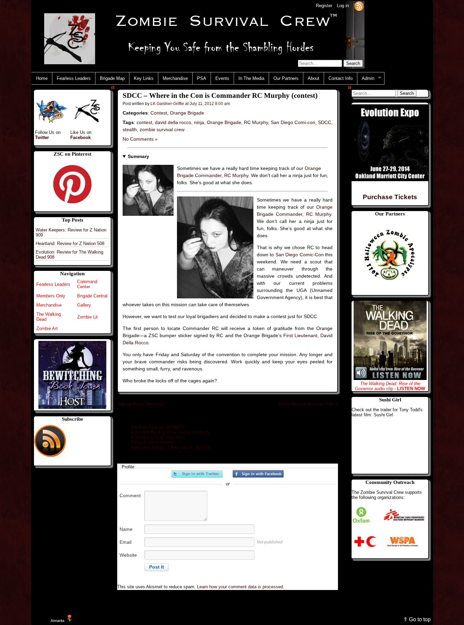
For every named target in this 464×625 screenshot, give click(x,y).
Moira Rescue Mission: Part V (308, 403)
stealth (130, 129)
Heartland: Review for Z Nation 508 (70, 243)
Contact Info (340, 78)
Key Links (144, 78)
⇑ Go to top (417, 619)
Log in (343, 5)
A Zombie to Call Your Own (157, 437)
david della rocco (173, 122)
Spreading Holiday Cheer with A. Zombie (170, 447)
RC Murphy (256, 122)
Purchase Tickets (390, 197)
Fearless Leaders (74, 78)
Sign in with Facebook (258, 474)
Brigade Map (112, 78)
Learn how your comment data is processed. (240, 586)
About (313, 78)
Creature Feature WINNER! (157, 427)
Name (126, 529)
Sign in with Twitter (197, 474)
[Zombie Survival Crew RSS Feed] (359, 5)
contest (144, 122)
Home (42, 78)
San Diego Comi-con (293, 122)
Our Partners (286, 78)
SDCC (324, 122)
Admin (365, 78)
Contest (158, 113)
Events (222, 78)
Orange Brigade (187, 113)
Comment (130, 495)
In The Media (251, 78)
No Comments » (140, 139)
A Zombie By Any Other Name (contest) (170, 432)
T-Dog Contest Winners (153, 442)
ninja (199, 122)
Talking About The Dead (140, 403)
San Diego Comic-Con (299, 254)
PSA (201, 78)
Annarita (57, 621)
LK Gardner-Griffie (167, 103)
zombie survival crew (162, 129)
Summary (138, 156)
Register (324, 5)
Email (125, 542)
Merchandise (175, 78)
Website (128, 555)
